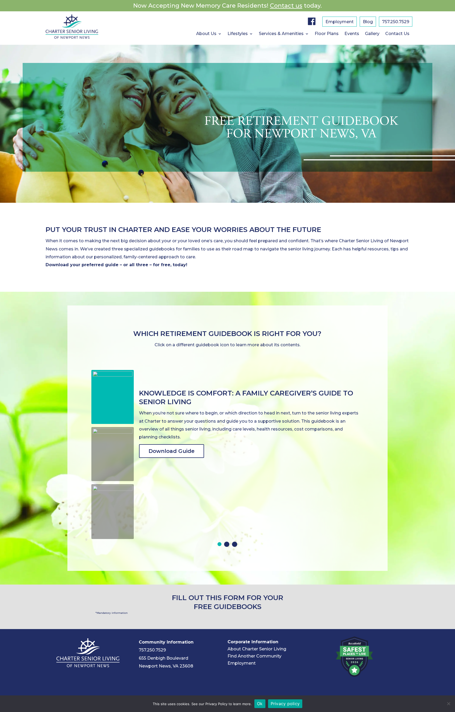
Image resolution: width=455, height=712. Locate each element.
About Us (206, 34)
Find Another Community (254, 656)
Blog (368, 22)
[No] (448, 703)
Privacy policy (285, 703)
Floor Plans (327, 34)
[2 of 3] (227, 544)
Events (351, 34)
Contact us (286, 5)
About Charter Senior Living (257, 648)
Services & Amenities (281, 34)
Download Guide (172, 451)
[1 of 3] (219, 544)
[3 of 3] (235, 544)
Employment (339, 22)
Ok (260, 703)
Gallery (372, 34)
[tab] (219, 544)
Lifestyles (238, 34)
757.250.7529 (395, 22)
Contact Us (397, 34)
